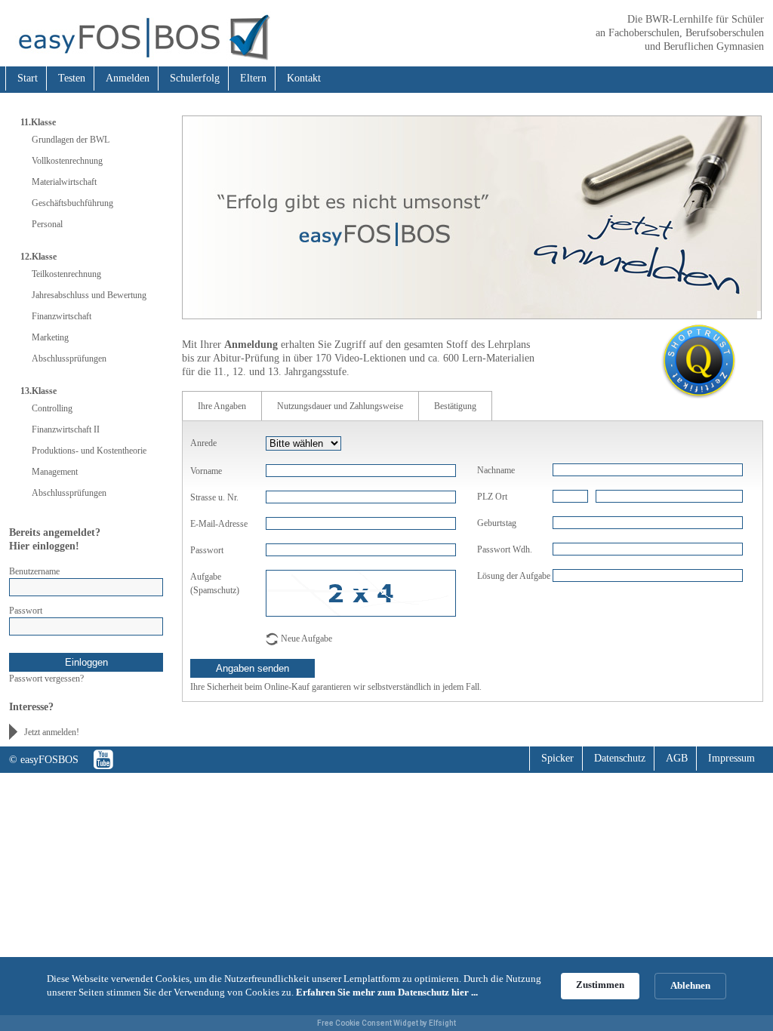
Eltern (253, 78)
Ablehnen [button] (690, 985)
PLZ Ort (492, 496)
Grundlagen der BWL (70, 139)
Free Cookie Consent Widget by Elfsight (386, 1023)
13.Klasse (38, 391)
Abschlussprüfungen (69, 358)
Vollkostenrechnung (67, 160)
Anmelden (127, 78)
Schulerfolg (195, 78)
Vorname (206, 471)
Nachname (496, 470)
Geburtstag (496, 523)
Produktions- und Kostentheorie (89, 450)
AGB (677, 758)
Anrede (203, 443)
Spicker (557, 758)
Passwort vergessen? (46, 678)
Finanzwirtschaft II (66, 429)
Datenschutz (619, 758)
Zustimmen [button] (600, 984)
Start (27, 78)
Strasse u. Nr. (214, 497)
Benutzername (34, 571)
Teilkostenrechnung (66, 274)
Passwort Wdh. (504, 549)
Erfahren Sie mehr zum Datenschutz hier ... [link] (387, 992)
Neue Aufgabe (306, 638)
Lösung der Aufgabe (513, 576)
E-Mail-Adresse (219, 524)
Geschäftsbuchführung (72, 203)
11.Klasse (38, 122)
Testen (71, 78)
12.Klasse (38, 256)
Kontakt (304, 78)
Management (55, 471)
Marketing (50, 337)
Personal (47, 224)
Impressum (731, 758)
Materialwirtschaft (64, 182)
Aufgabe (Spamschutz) (214, 583)
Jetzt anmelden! (51, 732)
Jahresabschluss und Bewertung (89, 295)
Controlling (52, 408)
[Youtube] (103, 759)
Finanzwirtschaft (61, 316)
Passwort (25, 610)
